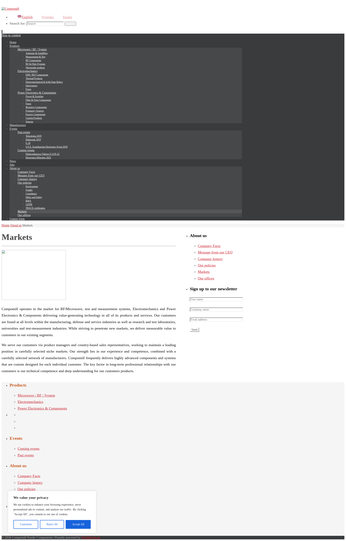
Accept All (78, 524)
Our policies (207, 265)
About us (16, 225)
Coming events (28, 449)
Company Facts (209, 246)
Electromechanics (30, 402)
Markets (204, 272)
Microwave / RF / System (36, 395)
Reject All (52, 524)
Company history (210, 259)
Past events (26, 455)
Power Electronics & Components (42, 408)
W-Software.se (90, 537)
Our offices (206, 278)
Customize (26, 524)
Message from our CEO (215, 252)
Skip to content (11, 35)
